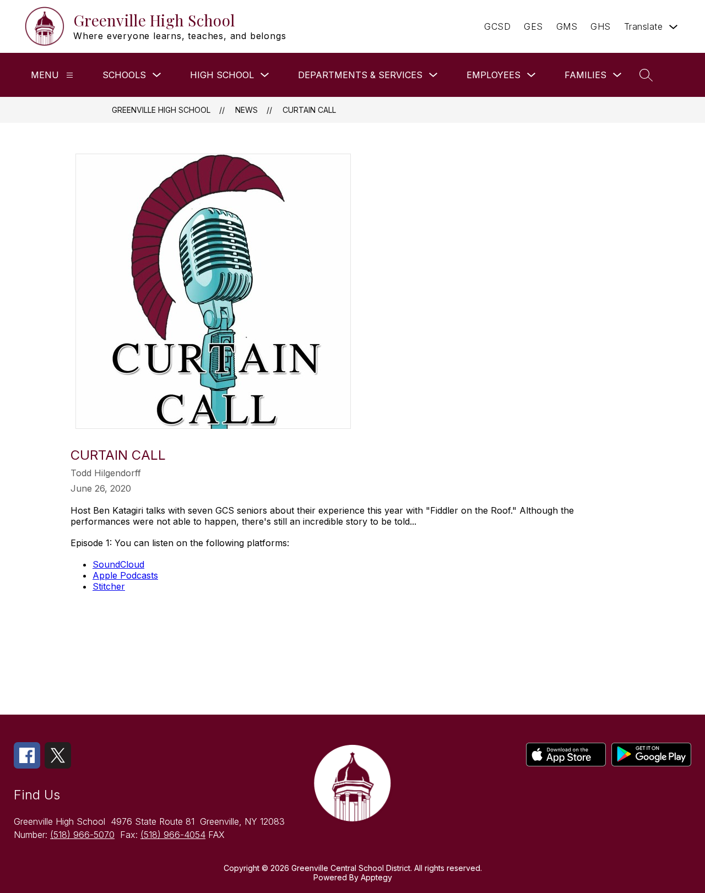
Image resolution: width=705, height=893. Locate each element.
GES (533, 26)
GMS (567, 26)
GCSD (497, 26)
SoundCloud (118, 564)
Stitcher (109, 586)
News (246, 110)
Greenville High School (161, 110)
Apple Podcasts (125, 575)
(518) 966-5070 (82, 834)
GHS (600, 26)
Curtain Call (309, 110)
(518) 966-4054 (172, 834)
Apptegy (376, 877)
